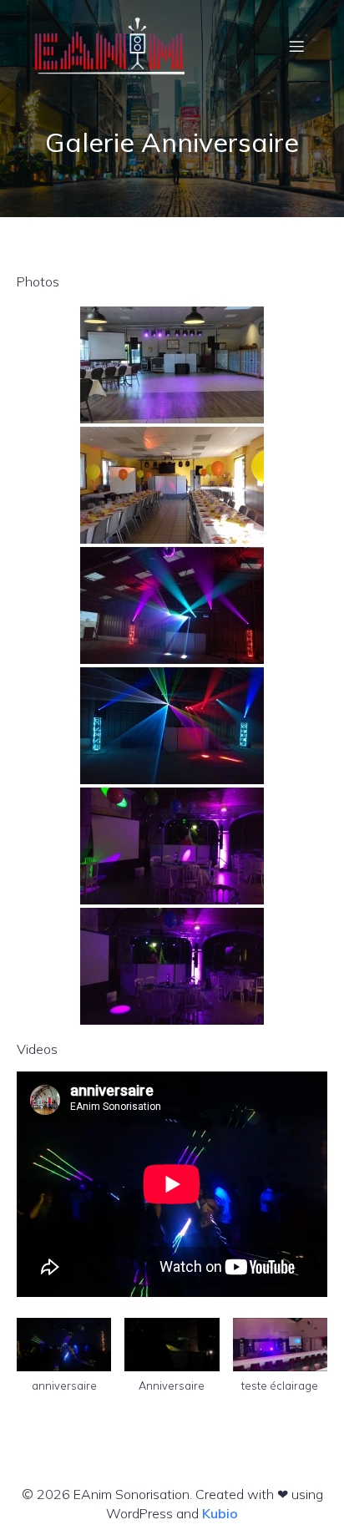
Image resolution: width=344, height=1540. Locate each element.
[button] (64, 1363)
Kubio (220, 1513)
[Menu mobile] (296, 46)
